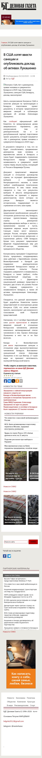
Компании (21, 701)
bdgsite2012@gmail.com (14, 721)
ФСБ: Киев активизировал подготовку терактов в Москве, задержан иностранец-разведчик (20, 426)
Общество (11, 701)
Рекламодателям (21, 705)
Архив (35, 711)
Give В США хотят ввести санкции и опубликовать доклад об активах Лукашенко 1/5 (4, 375)
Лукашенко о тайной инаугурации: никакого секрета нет (18, 391)
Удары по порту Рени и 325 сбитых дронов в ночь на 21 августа (18, 434)
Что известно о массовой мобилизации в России (21, 419)
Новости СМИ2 (10, 486)
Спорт (32, 705)
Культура (31, 701)
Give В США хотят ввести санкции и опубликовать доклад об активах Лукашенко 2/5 (6, 375)
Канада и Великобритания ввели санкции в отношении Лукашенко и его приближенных (20, 397)
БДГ (13, 78)
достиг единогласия (18, 322)
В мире (10, 705)
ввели (10, 345)
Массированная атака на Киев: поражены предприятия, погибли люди (20, 447)
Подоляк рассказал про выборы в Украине (18, 440)
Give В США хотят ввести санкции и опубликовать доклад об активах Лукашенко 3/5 (8, 375)
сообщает (13, 121)
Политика (31, 698)
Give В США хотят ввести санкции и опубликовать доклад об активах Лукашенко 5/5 (12, 375)
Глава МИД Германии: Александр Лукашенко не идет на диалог (17, 403)
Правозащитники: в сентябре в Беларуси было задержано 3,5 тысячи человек (20, 408)
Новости (10, 698)
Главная (4, 42)
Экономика (20, 698)
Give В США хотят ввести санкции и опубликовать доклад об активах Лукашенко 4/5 (10, 375)
